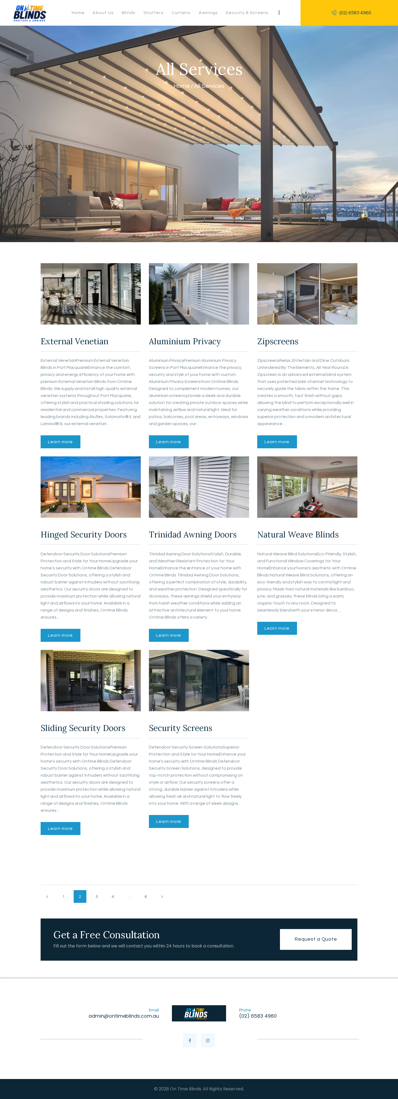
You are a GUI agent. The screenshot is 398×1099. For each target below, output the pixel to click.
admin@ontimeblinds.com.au (124, 1016)
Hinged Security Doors (84, 534)
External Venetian (74, 341)
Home (182, 86)
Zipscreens (277, 341)
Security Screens (180, 728)
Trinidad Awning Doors (193, 534)
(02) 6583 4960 (258, 1016)
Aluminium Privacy (185, 341)
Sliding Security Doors (83, 728)
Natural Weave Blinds (298, 534)
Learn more (60, 442)
